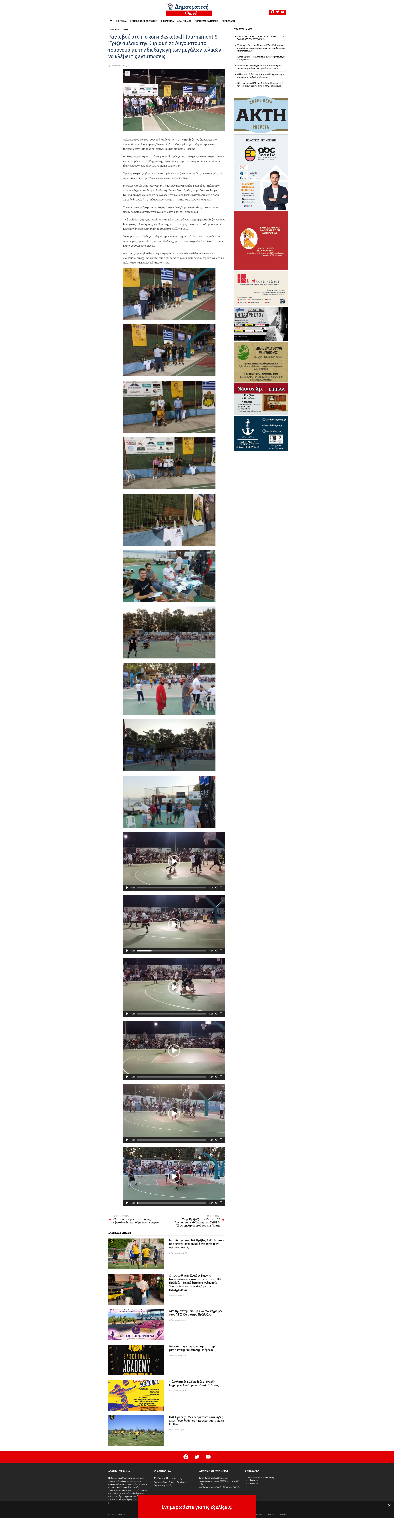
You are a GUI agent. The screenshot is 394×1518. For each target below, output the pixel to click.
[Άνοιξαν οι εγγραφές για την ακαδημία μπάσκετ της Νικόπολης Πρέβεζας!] (136, 1360)
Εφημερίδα (167, 21)
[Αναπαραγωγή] (127, 887)
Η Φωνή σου (253, 1480)
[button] (174, 861)
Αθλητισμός (184, 21)
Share (127, 73)
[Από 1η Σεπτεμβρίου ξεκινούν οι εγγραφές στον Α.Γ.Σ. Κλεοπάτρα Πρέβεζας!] (136, 1324)
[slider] (171, 887)
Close (389, 1505)
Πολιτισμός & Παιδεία (206, 21)
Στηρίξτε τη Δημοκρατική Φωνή (261, 1478)
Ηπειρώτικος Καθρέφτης (143, 21)
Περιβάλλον (228, 21)
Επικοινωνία (253, 1483)
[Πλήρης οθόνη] (221, 887)
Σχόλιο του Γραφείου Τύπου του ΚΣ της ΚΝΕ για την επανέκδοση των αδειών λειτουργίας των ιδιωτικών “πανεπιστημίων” (261, 48)
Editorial (121, 21)
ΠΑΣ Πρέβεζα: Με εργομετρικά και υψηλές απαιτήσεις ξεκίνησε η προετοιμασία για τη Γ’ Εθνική (196, 1420)
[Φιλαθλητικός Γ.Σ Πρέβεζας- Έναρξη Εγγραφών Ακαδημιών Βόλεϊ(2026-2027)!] (136, 1395)
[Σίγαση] (216, 887)
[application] (174, 861)
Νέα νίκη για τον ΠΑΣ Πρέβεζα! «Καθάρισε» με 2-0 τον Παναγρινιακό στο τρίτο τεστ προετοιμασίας (196, 1244)
